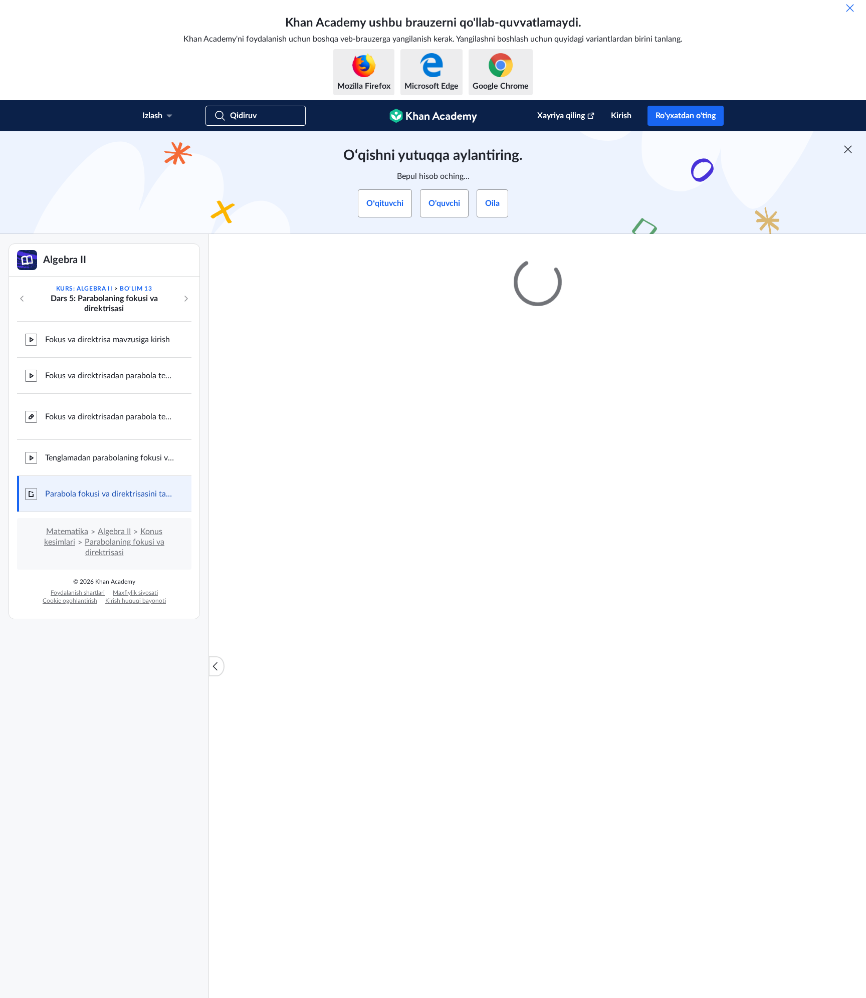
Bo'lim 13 (136, 289)
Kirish (621, 116)
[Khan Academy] (433, 116)
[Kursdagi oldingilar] (22, 299)
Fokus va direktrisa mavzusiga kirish (107, 340)
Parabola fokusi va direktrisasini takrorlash (110, 494)
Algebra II (114, 532)
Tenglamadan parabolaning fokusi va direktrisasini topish (110, 458)
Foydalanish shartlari (78, 593)
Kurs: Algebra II (84, 289)
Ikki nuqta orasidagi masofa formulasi (446, 770)
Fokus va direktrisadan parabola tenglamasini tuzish (110, 376)
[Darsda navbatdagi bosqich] (186, 299)
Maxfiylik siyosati (135, 593)
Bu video (671, 582)
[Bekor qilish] (850, 8)
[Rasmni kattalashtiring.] (538, 502)
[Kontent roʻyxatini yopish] (216, 666)
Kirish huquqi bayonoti (135, 601)
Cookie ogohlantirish (70, 601)
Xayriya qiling (561, 116)
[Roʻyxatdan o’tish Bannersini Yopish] (848, 149)
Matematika (67, 532)
